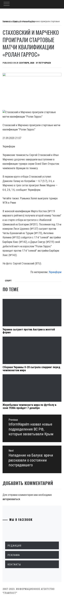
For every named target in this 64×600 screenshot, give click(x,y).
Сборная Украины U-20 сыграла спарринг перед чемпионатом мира (31, 369)
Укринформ (55, 272)
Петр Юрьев (45, 63)
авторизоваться (11, 499)
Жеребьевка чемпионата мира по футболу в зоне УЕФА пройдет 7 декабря (29, 406)
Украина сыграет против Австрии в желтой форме (29, 331)
